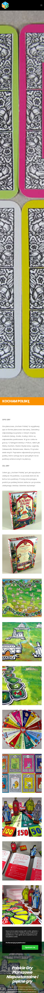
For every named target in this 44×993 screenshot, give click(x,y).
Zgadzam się (30, 947)
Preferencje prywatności (15, 943)
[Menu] (41, 5)
